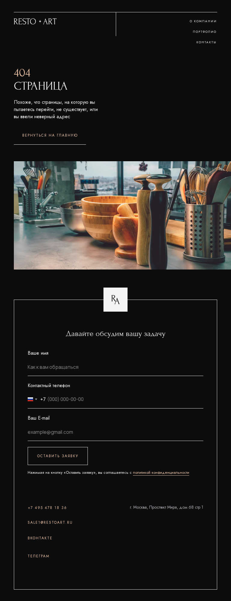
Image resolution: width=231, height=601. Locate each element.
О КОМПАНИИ (203, 21)
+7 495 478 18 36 (47, 507)
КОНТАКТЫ (206, 42)
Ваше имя (38, 353)
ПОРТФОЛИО (205, 31)
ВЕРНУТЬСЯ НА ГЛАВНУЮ (50, 135)
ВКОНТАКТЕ (40, 538)
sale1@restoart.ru (50, 522)
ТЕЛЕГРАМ (39, 556)
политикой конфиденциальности (161, 472)
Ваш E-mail (39, 418)
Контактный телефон (49, 385)
